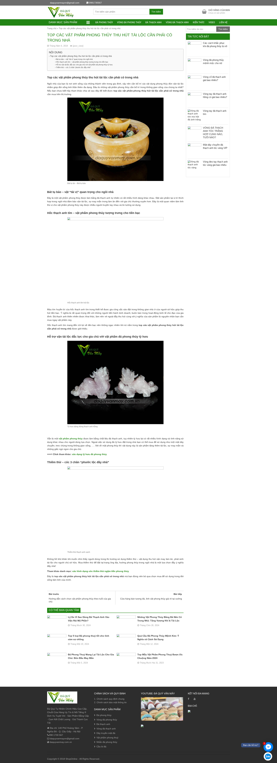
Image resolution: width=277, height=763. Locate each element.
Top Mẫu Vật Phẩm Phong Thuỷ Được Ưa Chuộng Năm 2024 (159, 656)
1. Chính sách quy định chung (109, 699)
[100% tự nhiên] (62, 12)
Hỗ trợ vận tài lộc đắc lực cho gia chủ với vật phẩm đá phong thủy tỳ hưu (84, 65)
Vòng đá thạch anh (177, 22)
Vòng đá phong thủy (129, 22)
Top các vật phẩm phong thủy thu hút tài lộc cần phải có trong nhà (81, 56)
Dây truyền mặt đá (106, 733)
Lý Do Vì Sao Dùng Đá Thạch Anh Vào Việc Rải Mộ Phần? (88, 619)
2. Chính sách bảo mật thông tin (110, 702)
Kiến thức (198, 22)
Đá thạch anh (153, 22)
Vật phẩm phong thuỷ (107, 737)
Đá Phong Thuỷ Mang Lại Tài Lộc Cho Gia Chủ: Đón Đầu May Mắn (91, 656)
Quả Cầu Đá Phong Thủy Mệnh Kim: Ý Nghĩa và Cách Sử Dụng (158, 638)
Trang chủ (51, 28)
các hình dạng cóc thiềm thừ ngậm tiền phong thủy (100, 571)
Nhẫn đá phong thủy (107, 742)
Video (212, 22)
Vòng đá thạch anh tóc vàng (34, 753)
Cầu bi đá (101, 746)
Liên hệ (223, 22)
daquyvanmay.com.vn (60, 742)
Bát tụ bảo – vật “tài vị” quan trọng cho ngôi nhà (74, 59)
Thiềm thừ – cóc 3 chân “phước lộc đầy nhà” (73, 67)
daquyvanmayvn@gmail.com (64, 738)
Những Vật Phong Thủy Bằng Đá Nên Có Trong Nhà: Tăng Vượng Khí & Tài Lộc (159, 619)
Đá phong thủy (104, 22)
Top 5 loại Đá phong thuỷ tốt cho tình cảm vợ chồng (88, 638)
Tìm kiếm (156, 11)
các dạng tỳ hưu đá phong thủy (89, 454)
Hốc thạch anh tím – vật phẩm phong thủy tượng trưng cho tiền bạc (82, 62)
